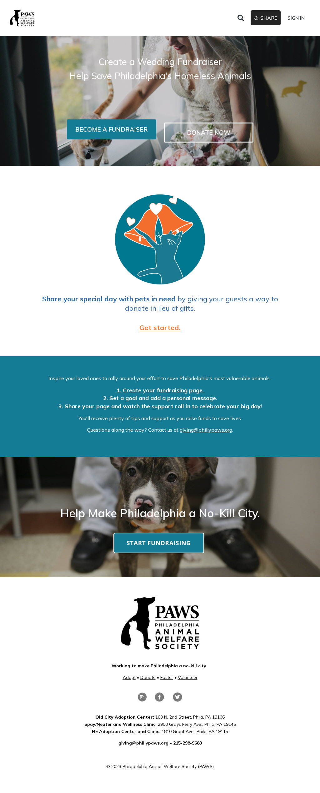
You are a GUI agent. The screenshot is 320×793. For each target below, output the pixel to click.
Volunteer (188, 677)
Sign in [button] (296, 18)
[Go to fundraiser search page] (241, 18)
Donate (148, 677)
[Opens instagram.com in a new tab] (142, 698)
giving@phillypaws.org (206, 430)
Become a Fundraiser (111, 129)
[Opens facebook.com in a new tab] (159, 698)
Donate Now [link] (208, 132)
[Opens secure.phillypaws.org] (159, 550)
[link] (22, 18)
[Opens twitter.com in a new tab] (177, 698)
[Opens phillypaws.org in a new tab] (160, 647)
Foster (166, 677)
